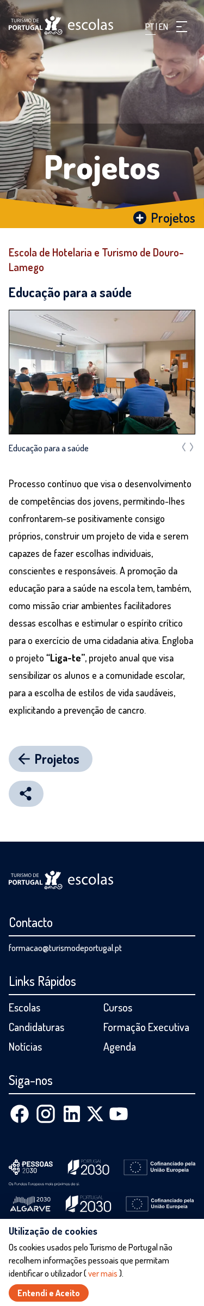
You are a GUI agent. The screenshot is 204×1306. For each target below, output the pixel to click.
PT (150, 26)
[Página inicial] (61, 25)
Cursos (117, 1007)
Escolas (24, 1007)
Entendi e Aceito (48, 1292)
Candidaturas (36, 1027)
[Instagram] (46, 1114)
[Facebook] (19, 1114)
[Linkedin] (72, 1114)
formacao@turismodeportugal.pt (65, 947)
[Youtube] (118, 1114)
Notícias (25, 1046)
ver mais (102, 1273)
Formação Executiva (146, 1027)
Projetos (102, 166)
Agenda (119, 1046)
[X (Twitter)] (95, 1114)
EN (163, 26)
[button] (181, 26)
